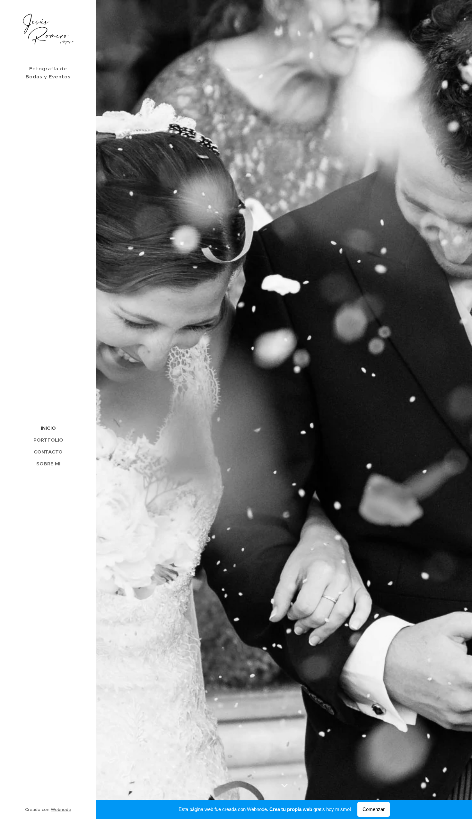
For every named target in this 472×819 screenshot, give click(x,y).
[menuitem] (48, 428)
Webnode (61, 809)
